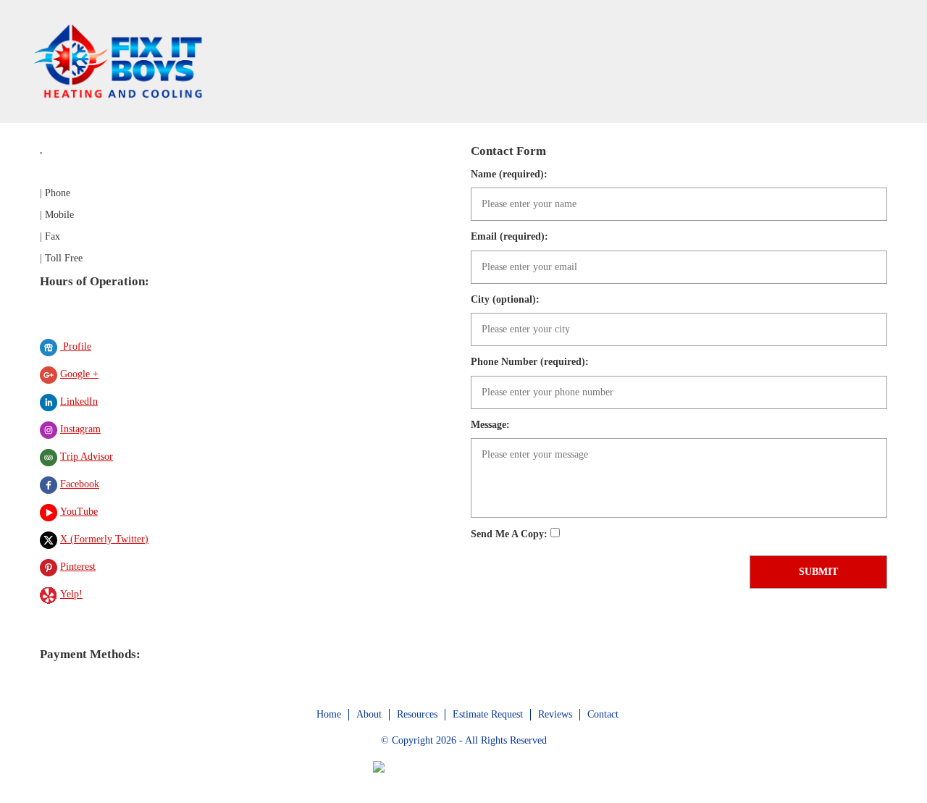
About (369, 714)
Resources (417, 714)
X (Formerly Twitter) (104, 539)
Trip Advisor (86, 456)
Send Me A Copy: (510, 534)
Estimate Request (488, 714)
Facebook (79, 484)
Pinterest (78, 566)
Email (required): (509, 236)
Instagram (80, 429)
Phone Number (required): (530, 361)
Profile (75, 346)
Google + (79, 374)
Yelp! (71, 594)
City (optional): (505, 299)
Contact (602, 714)
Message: (490, 424)
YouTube (79, 511)
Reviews (555, 714)
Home (328, 714)
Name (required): (509, 174)
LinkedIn (79, 401)
